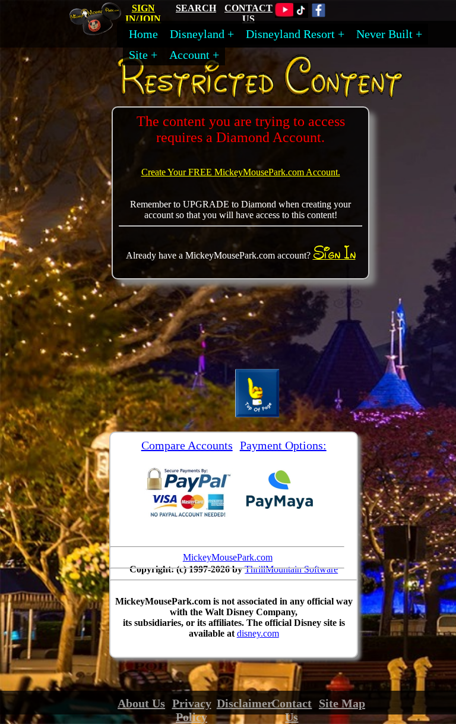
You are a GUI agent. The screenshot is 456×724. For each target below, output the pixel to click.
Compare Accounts (187, 445)
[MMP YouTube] (285, 15)
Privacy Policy (191, 710)
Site (138, 54)
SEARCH (196, 8)
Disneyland (197, 33)
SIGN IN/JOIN (143, 13)
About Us (141, 703)
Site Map (342, 703)
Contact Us (291, 710)
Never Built (384, 33)
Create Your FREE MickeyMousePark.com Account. (240, 172)
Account (189, 54)
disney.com (258, 633)
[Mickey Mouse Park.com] (99, 31)
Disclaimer (245, 703)
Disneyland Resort (290, 33)
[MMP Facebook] (318, 15)
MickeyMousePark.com (228, 557)
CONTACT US (248, 13)
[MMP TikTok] (300, 15)
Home (143, 33)
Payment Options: (283, 445)
